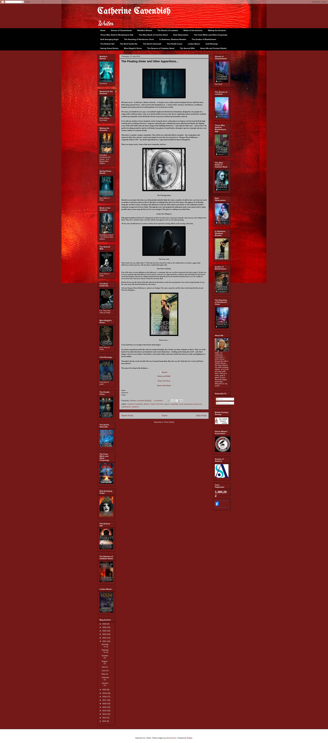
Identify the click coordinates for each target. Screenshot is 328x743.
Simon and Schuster (164, 385)
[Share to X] (177, 400)
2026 (104, 624)
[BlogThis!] (174, 400)
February (105, 677)
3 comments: (158, 401)
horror (181, 404)
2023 (104, 634)
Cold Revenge (212, 44)
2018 (104, 697)
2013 (104, 714)
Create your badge (221, 507)
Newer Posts (127, 415)
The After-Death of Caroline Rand (153, 35)
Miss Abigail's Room (133, 48)
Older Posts (201, 415)
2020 (104, 690)
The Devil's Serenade (152, 44)
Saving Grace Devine (109, 48)
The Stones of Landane (167, 30)
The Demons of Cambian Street (160, 48)
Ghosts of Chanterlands (121, 30)
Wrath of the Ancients (192, 30)
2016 (104, 704)
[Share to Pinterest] (181, 400)
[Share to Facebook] (179, 400)
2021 (104, 641)
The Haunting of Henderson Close (139, 39)
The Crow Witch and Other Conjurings (210, 35)
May (104, 674)
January (105, 683)
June (104, 670)
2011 (104, 721)
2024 (104, 631)
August (104, 661)
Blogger (189, 738)
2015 (104, 707)
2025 (104, 627)
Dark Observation (180, 35)
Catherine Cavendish (134, 11)
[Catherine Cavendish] (217, 505)
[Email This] (172, 400)
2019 (104, 693)
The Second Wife (187, 48)
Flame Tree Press (164, 381)
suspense (135, 407)
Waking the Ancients (217, 30)
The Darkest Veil (107, 44)
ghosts (167, 404)
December (105, 645)
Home (102, 30)
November (105, 651)
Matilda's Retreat (144, 30)
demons (147, 404)
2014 (104, 711)
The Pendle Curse (174, 44)
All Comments (224, 403)
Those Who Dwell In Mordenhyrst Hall (116, 35)
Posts (220, 399)
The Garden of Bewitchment (204, 39)
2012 (104, 718)
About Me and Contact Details (213, 48)
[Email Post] (167, 401)
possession (197, 404)
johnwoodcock (171, 738)
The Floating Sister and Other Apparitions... (149, 61)
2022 (104, 638)
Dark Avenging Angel (109, 39)
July (103, 667)
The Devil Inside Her (128, 44)
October (105, 656)
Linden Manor (194, 44)
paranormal (188, 404)
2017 (104, 700)
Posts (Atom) (169, 422)
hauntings (174, 404)
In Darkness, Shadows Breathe (172, 39)
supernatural (125, 407)
